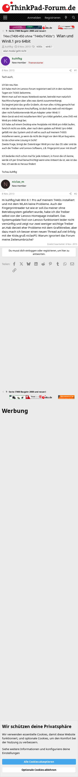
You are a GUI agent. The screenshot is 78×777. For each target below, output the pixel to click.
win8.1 (49, 46)
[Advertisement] (39, 585)
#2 (75, 193)
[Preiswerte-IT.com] (66, 397)
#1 (75, 70)
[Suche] (73, 17)
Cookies (42, 734)
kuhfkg (9, 46)
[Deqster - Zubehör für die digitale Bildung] (17, 397)
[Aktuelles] (66, 17)
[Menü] (5, 17)
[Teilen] (70, 70)
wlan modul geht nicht (14, 51)
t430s (39, 46)
